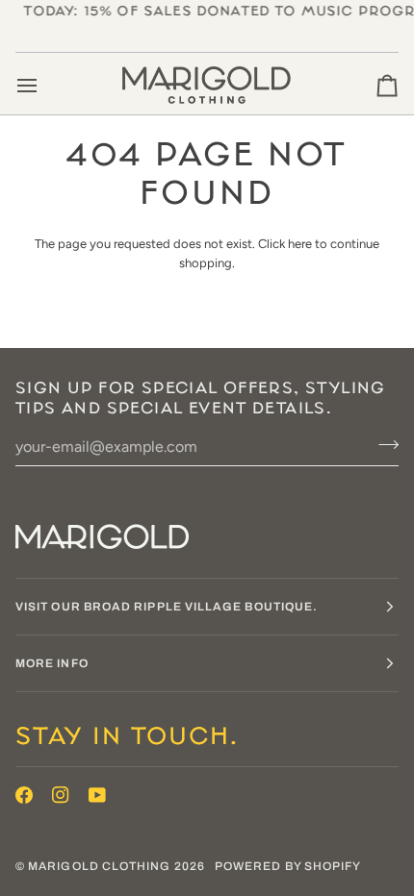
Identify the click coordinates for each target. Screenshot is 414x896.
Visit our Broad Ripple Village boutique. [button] (166, 606)
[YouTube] (97, 795)
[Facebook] (24, 795)
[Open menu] (44, 85)
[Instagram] (60, 795)
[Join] (383, 444)
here (300, 243)
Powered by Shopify (288, 866)
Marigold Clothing (99, 866)
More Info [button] (52, 663)
